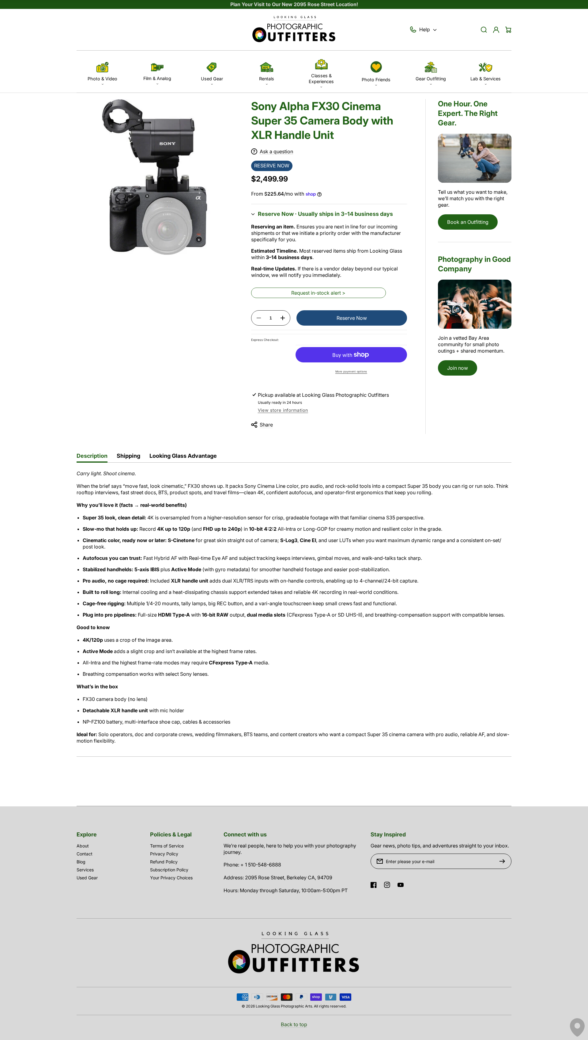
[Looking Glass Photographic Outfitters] (294, 30)
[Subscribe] (503, 861)
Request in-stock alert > (318, 293)
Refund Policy (164, 861)
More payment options (351, 371)
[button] (102, 71)
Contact (84, 853)
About (83, 845)
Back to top (294, 1024)
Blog (81, 861)
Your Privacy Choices (171, 877)
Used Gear (87, 877)
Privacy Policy (164, 853)
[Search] (484, 30)
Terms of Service (167, 845)
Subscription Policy (169, 869)
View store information (283, 410)
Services (85, 869)
